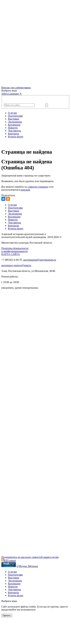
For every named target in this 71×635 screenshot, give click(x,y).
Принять (7, 615)
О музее (12, 113)
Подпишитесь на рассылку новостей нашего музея (29, 557)
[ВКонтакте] (3, 199)
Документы (14, 130)
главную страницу (38, 186)
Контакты (13, 133)
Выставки (13, 118)
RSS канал (10, 560)
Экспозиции (15, 121)
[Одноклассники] (8, 199)
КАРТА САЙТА (10, 254)
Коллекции (14, 124)
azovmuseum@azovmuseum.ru (39, 259)
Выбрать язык (9, 601)
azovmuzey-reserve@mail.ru (16, 265)
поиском (25, 189)
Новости (13, 127)
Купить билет (15, 136)
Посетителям (15, 115)
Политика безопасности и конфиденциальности (14, 250)
